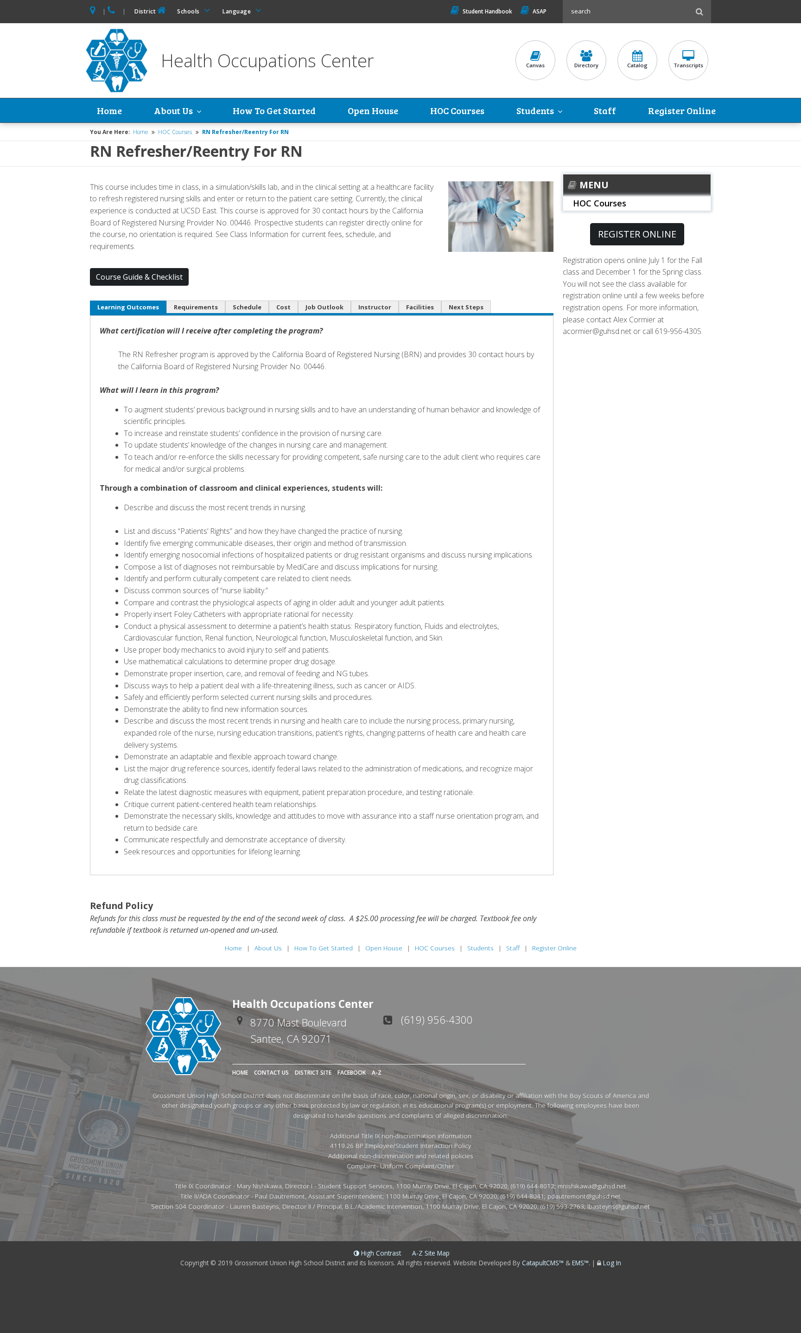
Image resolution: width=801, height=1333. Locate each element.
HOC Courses (457, 110)
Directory (586, 65)
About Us (173, 110)
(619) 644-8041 (522, 1196)
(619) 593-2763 (562, 1206)
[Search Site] (627, 11)
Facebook (351, 1073)
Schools (189, 11)
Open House (373, 110)
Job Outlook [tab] (324, 307)
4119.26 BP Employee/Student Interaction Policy (400, 1145)
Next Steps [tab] (466, 307)
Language (237, 11)
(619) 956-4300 (437, 1019)
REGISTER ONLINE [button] (637, 234)
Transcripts (688, 65)
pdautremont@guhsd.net (584, 1196)
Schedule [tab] (247, 307)
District (145, 11)
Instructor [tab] (374, 307)
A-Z (376, 1073)
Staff (605, 110)
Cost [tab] (283, 307)
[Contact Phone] (112, 11)
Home (109, 110)
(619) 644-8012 (532, 1185)
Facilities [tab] (420, 307)
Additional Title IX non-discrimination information (400, 1135)
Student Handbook (487, 11)
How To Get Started (274, 110)
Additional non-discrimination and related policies (400, 1155)
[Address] (93, 11)
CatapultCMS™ (543, 1262)
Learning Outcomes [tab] (128, 307)
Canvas (535, 65)
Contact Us (271, 1073)
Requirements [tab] (196, 307)
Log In (612, 1262)
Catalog (637, 65)
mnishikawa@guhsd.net (592, 1185)
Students (535, 110)
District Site (313, 1073)
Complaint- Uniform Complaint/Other (400, 1165)
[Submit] (699, 11)
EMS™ (580, 1262)
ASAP (540, 11)
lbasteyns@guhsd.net (618, 1206)
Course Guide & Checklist (139, 277)
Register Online (682, 110)
